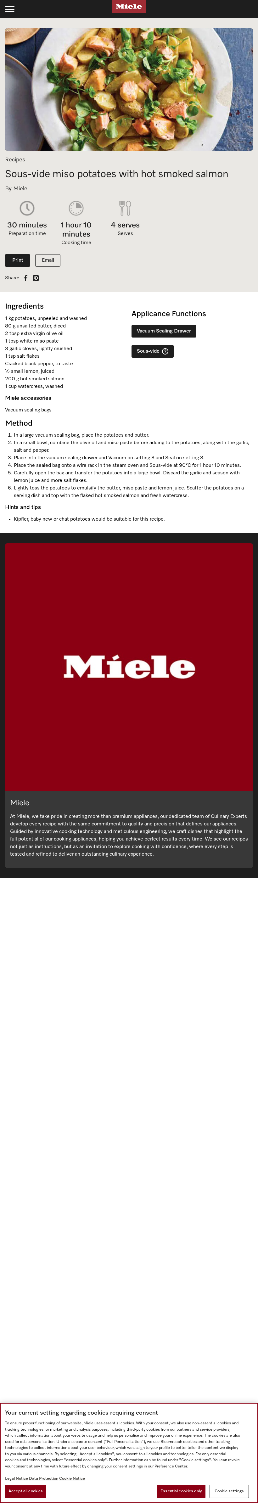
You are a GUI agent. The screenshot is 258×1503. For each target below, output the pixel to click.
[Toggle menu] (9, 9)
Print (17, 260)
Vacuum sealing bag (27, 410)
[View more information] (165, 351)
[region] (129, 1453)
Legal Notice (16, 1479)
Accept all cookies (25, 1491)
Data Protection (43, 1479)
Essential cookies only (181, 1491)
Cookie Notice (72, 1479)
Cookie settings (229, 1491)
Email (48, 260)
